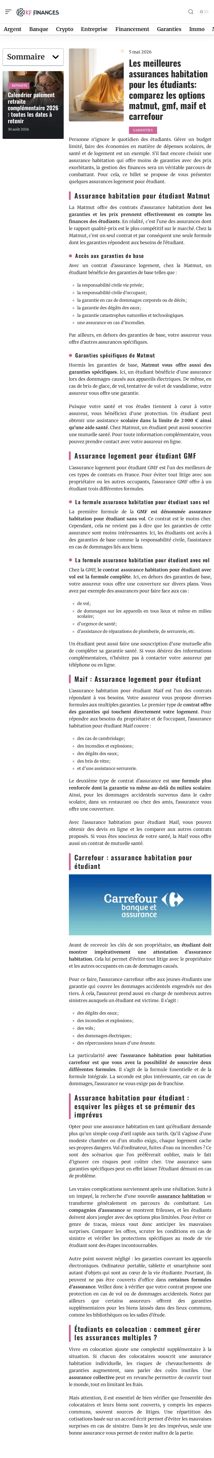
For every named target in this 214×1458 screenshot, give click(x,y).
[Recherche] (190, 12)
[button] (55, 57)
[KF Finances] (37, 11)
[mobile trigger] (9, 11)
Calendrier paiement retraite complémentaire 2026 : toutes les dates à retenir (33, 107)
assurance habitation (181, 1196)
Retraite (19, 85)
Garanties (143, 130)
